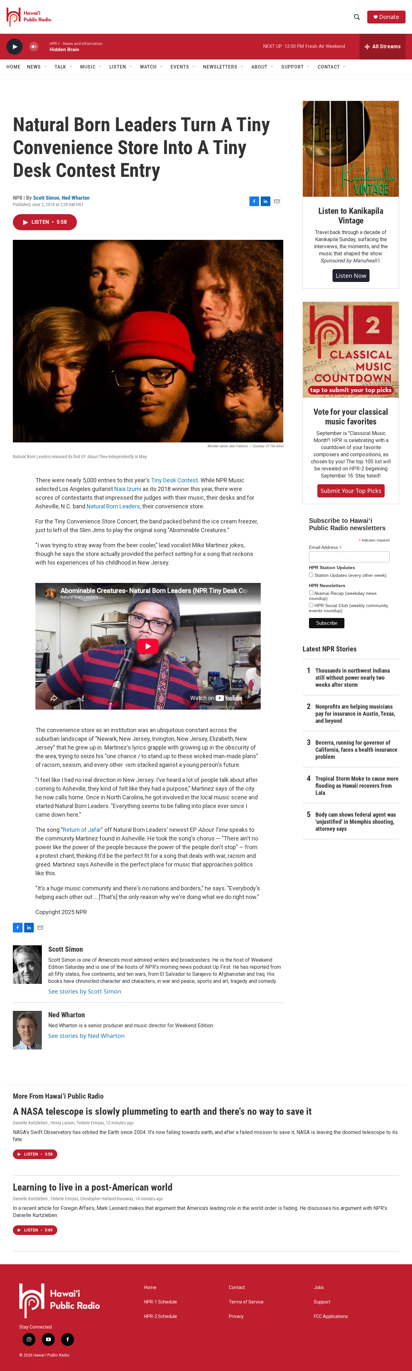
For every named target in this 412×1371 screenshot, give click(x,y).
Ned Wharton (75, 198)
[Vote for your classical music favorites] (351, 350)
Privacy (236, 1316)
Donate (389, 17)
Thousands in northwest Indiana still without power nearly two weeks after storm (352, 677)
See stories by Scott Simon (84, 991)
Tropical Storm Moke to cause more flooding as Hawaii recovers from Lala (356, 785)
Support (322, 1302)
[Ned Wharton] (27, 1030)
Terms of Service (246, 1302)
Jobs (319, 1287)
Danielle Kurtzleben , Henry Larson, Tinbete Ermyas (58, 1122)
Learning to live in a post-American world (93, 1187)
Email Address (325, 547)
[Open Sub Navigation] (45, 66)
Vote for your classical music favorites (351, 416)
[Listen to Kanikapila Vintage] (351, 149)
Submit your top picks (351, 491)
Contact (237, 1287)
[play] (14, 46)
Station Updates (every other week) (350, 575)
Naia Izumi (127, 489)
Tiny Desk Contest (174, 480)
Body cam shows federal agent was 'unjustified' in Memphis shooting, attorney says (355, 821)
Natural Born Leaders (113, 506)
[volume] (33, 47)
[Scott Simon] (27, 964)
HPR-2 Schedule (160, 1316)
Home (13, 66)
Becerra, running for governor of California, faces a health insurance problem (356, 749)
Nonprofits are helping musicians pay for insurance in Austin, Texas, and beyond (355, 713)
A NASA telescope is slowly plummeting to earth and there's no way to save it (162, 1111)
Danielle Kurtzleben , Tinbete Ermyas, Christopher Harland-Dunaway (73, 1198)
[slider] (44, 46)
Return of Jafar (82, 829)
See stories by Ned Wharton (86, 1036)
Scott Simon (46, 198)
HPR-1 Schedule (160, 1302)
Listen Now (351, 275)
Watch (148, 66)
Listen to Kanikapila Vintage (350, 215)
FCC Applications (331, 1316)
